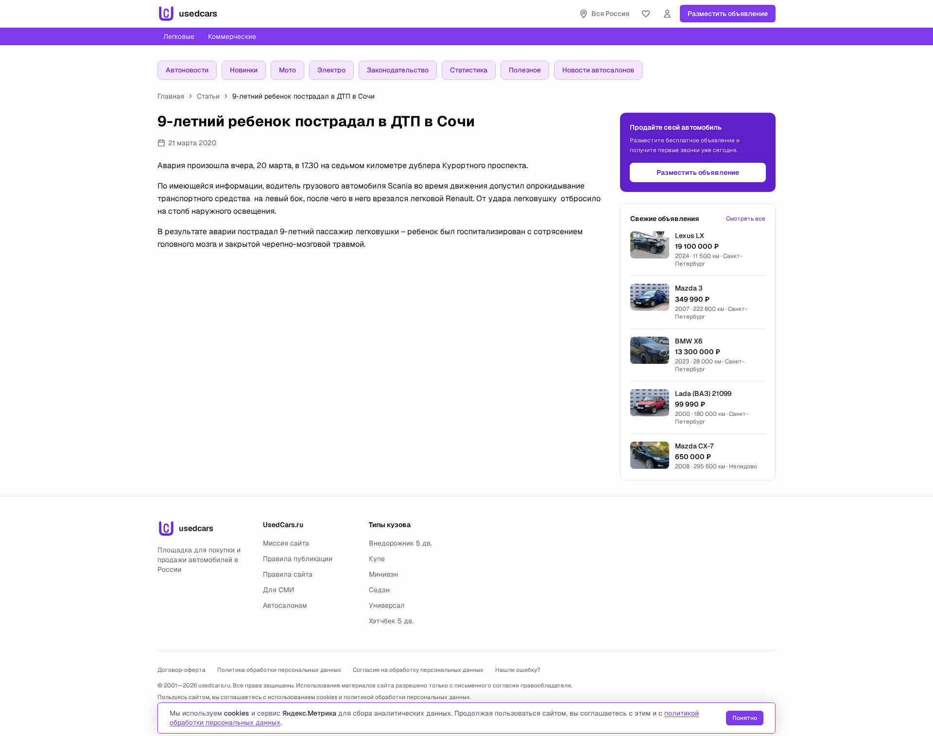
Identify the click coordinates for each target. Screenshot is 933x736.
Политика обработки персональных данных (279, 670)
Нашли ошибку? (517, 670)
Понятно (744, 718)
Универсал (387, 605)
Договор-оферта (181, 670)
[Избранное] (646, 13)
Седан (379, 589)
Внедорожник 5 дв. (400, 543)
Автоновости (187, 70)
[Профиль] (667, 13)
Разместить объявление (728, 13)
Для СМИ (278, 589)
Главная (170, 96)
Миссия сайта (286, 543)
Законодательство (398, 70)
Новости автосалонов (598, 70)
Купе (377, 558)
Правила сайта (287, 574)
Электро (331, 70)
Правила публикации (297, 558)
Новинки (244, 70)
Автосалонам (285, 605)
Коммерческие (232, 36)
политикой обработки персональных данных (407, 697)
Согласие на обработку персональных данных (418, 670)
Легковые (178, 36)
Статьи (208, 96)
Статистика (468, 70)
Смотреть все (745, 219)
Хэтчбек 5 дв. (391, 620)
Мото (287, 70)
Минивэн (383, 574)
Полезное (525, 70)
